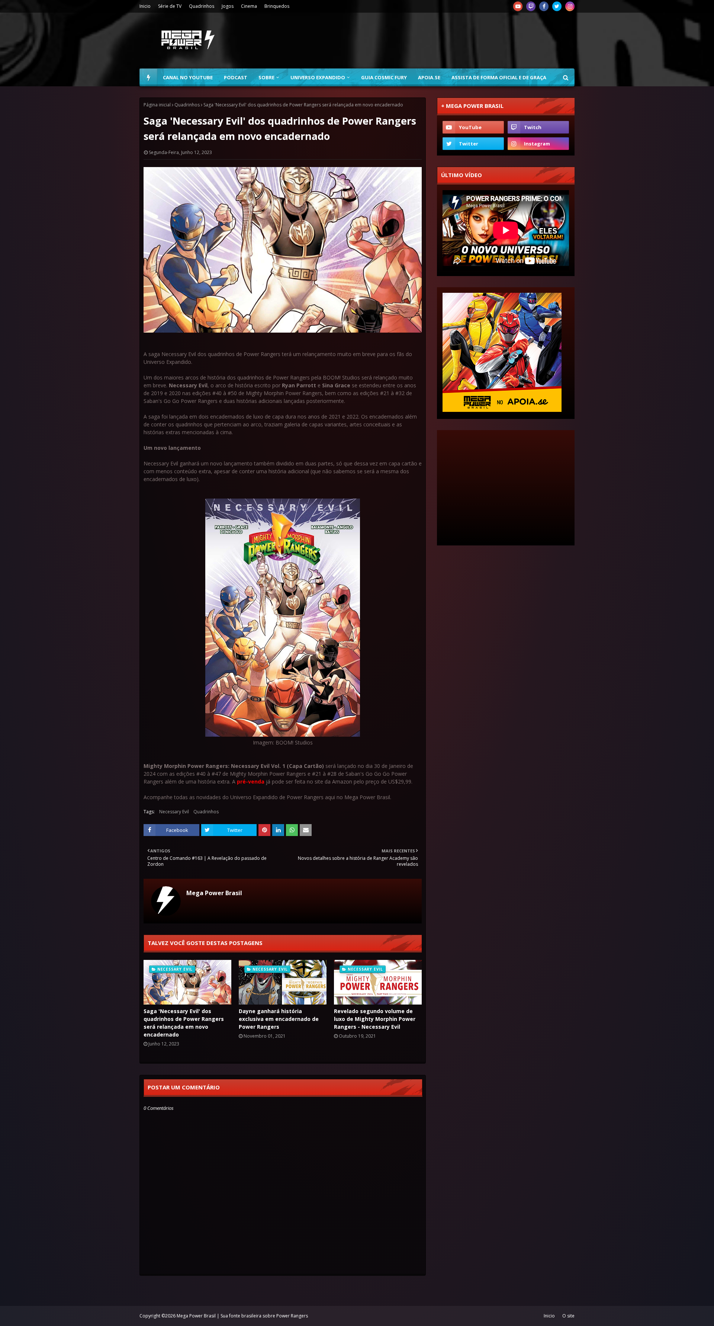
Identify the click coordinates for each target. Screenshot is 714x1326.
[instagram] (570, 6)
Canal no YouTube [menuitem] (188, 77)
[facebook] (544, 6)
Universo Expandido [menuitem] (317, 77)
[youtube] (517, 6)
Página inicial (157, 105)
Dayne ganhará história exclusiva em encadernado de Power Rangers (279, 1019)
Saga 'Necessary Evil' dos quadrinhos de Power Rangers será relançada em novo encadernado (184, 1023)
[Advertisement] (439, 40)
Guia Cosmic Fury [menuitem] (384, 77)
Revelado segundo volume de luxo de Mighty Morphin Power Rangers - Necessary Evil (374, 1019)
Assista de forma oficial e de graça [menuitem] (498, 77)
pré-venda (250, 781)
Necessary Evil (174, 811)
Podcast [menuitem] (235, 77)
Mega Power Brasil (214, 893)
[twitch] (531, 6)
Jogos (228, 6)
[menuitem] (148, 77)
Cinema (249, 6)
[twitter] (557, 6)
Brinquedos (276, 6)
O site (568, 1316)
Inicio (145, 6)
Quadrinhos (201, 6)
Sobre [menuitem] (266, 77)
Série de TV (169, 6)
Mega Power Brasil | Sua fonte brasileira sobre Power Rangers (242, 1316)
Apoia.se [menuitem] (429, 77)
